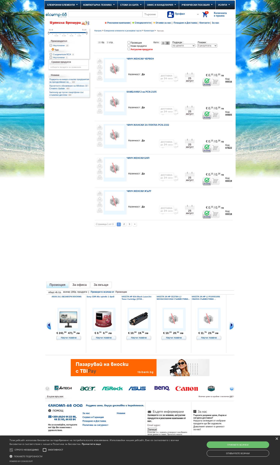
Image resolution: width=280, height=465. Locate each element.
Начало (98, 30)
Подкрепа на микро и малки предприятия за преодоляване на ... (69, 80)
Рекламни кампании (118, 22)
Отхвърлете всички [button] (238, 453)
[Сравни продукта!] (100, 61)
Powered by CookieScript (21, 461)
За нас (215, 22)
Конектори (149, 30)
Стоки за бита (129, 5)
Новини (121, 413)
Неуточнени (60, 45)
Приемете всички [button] (237, 444)
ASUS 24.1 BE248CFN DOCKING (67, 297)
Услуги (222, 5)
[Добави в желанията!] (100, 66)
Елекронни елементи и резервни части (123, 30)
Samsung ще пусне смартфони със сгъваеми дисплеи (66, 93)
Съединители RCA (63, 54)
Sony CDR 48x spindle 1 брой (100, 297)
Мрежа (163, 43)
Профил (180, 13)
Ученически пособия (196, 5)
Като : (157, 42)
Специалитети (142, 22)
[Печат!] (100, 72)
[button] (94, 456)
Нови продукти (139, 46)
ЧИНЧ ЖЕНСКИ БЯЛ (138, 158)
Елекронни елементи (61, 5)
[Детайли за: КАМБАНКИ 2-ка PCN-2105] (114, 110)
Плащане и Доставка (185, 22)
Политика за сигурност (95, 425)
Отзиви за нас (163, 22)
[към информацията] (68, 338)
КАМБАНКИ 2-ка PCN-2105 (142, 92)
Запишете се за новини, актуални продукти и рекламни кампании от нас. (166, 418)
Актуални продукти (142, 49)
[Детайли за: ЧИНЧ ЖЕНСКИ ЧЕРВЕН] (114, 77)
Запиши (152, 429)
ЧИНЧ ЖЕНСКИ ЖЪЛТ (139, 191)
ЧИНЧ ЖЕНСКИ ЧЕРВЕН (140, 58)
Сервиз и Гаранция (93, 417)
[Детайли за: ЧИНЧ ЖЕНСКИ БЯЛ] (114, 176)
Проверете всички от (109, 292)
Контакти (204, 22)
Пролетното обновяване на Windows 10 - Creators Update (69, 87)
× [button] (276, 438)
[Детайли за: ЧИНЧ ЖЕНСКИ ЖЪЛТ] (114, 209)
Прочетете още (91, 444)
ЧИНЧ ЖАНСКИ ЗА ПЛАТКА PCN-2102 (148, 125)
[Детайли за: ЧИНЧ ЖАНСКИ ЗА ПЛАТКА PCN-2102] (114, 143)
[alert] (140, 450)
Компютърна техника (97, 5)
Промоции (136, 42)
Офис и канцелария (160, 5)
